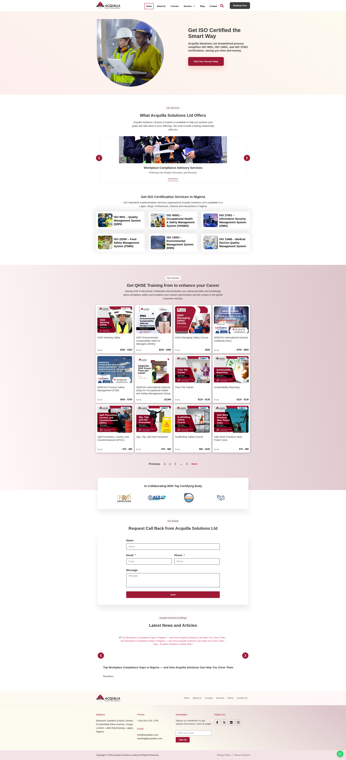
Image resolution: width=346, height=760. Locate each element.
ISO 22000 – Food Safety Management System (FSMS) (126, 243)
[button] (99, 158)
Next (194, 463)
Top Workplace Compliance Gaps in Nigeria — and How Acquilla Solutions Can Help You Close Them (168, 667)
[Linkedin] (231, 722)
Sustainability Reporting (226, 387)
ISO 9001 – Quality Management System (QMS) (127, 221)
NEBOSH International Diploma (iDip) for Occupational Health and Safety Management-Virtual (153, 390)
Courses (175, 6)
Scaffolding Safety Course (189, 437)
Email (130, 555)
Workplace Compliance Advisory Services (173, 167)
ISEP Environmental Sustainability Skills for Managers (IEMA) (148, 340)
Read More (173, 179)
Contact (213, 6)
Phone (178, 555)
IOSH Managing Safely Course (191, 337)
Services (188, 6)
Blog (202, 6)
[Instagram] (238, 722)
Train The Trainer (184, 387)
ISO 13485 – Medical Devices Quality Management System (232, 243)
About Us (161, 6)
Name (130, 540)
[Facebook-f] (217, 722)
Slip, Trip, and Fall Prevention (152, 437)
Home (149, 6)
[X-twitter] (224, 722)
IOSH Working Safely (108, 337)
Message (132, 570)
